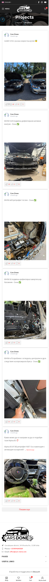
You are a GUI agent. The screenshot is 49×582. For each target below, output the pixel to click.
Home (19, 22)
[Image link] (17, 534)
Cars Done (14, 34)
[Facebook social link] (38, 2)
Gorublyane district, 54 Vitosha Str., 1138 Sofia (22, 545)
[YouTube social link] (45, 2)
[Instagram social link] (41, 2)
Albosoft (36, 572)
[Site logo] (24, 8)
